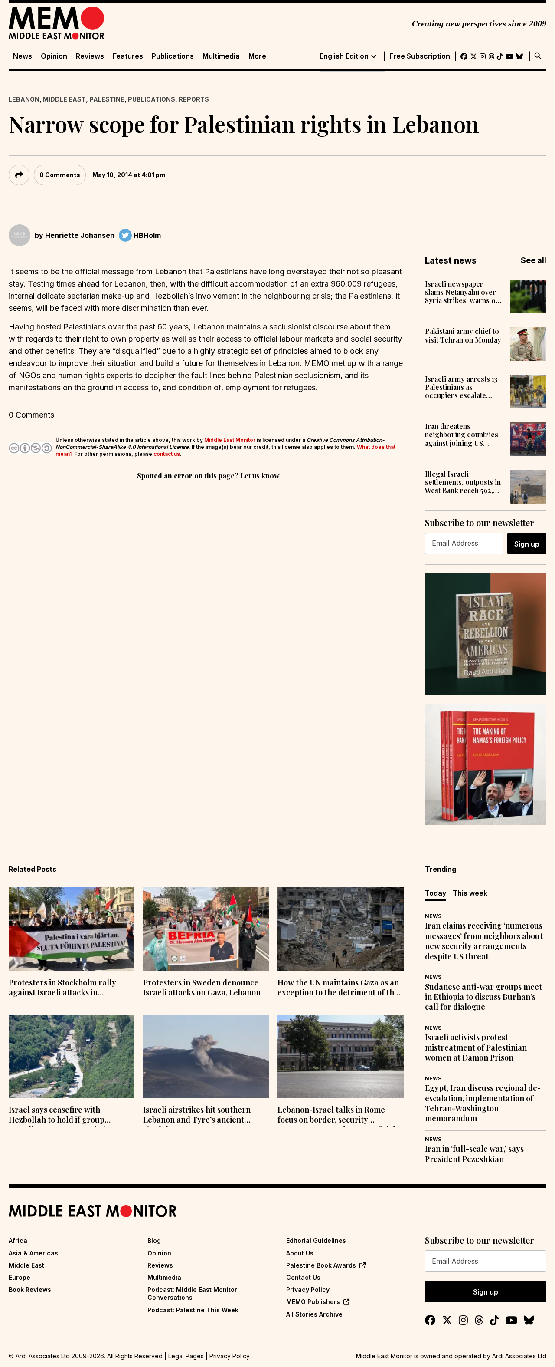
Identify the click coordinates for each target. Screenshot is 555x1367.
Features (128, 56)
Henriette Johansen (79, 235)
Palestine (106, 99)
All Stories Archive (314, 1314)
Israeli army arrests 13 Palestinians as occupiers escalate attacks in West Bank (461, 387)
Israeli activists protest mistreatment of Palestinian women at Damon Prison (476, 1047)
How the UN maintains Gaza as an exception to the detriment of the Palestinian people (338, 988)
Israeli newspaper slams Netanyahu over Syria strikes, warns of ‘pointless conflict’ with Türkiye (462, 292)
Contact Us (303, 1277)
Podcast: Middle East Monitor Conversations (192, 1293)
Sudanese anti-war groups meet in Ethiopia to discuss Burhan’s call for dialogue (483, 997)
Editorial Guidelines (316, 1240)
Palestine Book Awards (321, 1265)
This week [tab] (470, 893)
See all (533, 260)
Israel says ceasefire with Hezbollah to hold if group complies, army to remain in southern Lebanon (59, 1116)
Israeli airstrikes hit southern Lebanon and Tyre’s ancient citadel (197, 1116)
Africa (18, 1240)
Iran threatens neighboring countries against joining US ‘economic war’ (461, 434)
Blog (154, 1240)
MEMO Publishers (313, 1301)
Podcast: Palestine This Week (192, 1310)
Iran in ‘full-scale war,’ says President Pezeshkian (474, 1154)
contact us (166, 454)
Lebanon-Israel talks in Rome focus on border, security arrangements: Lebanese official (336, 1116)
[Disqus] (208, 601)
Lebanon (24, 99)
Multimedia (221, 56)
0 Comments (59, 174)
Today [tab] (435, 893)
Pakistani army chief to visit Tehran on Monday (463, 335)
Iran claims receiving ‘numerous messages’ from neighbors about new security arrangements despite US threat (484, 941)
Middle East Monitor (229, 440)
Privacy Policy (308, 1289)
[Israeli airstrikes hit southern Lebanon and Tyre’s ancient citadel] (206, 1057)
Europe (19, 1277)
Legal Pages (186, 1356)
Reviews (90, 56)
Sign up (526, 544)
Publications (173, 56)
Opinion (54, 56)
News (22, 56)
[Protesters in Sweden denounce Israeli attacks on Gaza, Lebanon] (206, 929)
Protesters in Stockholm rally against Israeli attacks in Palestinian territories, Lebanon (67, 988)
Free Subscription (419, 56)
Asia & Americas (33, 1253)
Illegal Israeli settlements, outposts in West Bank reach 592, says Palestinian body (463, 482)
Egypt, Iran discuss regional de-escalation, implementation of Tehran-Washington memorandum (483, 1103)
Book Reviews (30, 1289)
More (257, 56)
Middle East (64, 99)
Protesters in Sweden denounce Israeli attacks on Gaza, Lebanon (202, 988)
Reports (194, 99)
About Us (299, 1253)
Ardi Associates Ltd (519, 1356)
